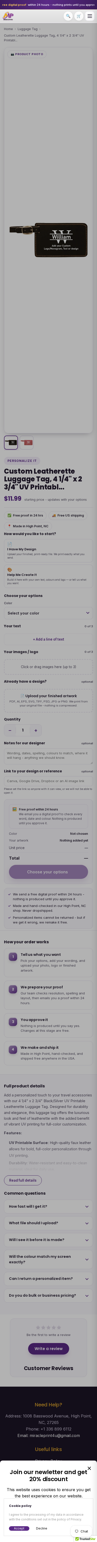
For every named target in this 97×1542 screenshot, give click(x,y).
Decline (41, 1528)
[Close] (89, 1468)
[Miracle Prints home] (8, 16)
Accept (19, 1528)
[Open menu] (90, 16)
